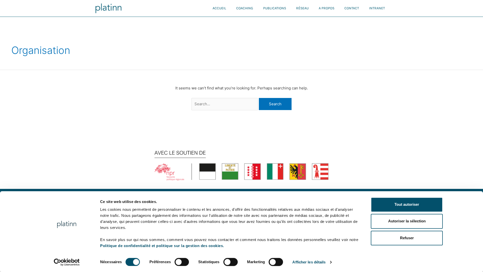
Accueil (219, 8)
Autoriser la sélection (407, 221)
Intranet (377, 8)
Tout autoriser (406, 204)
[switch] (182, 262)
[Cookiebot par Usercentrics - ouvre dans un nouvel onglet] (67, 262)
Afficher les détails (309, 262)
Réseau (302, 8)
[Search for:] (225, 103)
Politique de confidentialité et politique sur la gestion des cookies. (162, 246)
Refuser (407, 238)
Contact (351, 8)
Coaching (244, 8)
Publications (274, 8)
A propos (326, 8)
